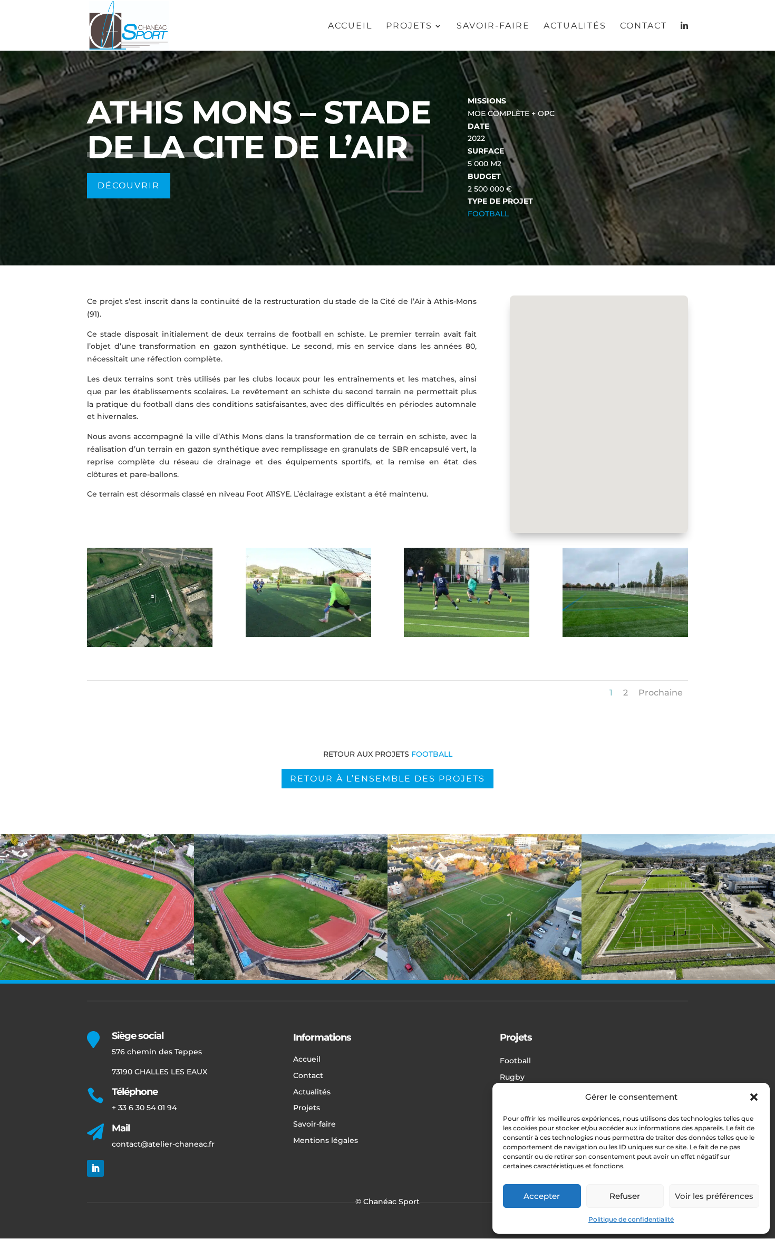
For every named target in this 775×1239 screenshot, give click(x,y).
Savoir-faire (493, 26)
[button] (754, 1097)
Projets (409, 26)
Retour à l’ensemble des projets (387, 779)
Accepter (542, 1196)
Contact (643, 26)
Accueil (350, 26)
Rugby (512, 1077)
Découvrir (129, 185)
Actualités (575, 26)
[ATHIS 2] (625, 634)
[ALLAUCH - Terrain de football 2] (308, 634)
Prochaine (660, 693)
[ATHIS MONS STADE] (149, 644)
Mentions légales (325, 1140)
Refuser (624, 1196)
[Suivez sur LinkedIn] (95, 1168)
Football (488, 213)
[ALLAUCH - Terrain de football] (466, 634)
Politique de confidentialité (631, 1219)
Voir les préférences (714, 1196)
